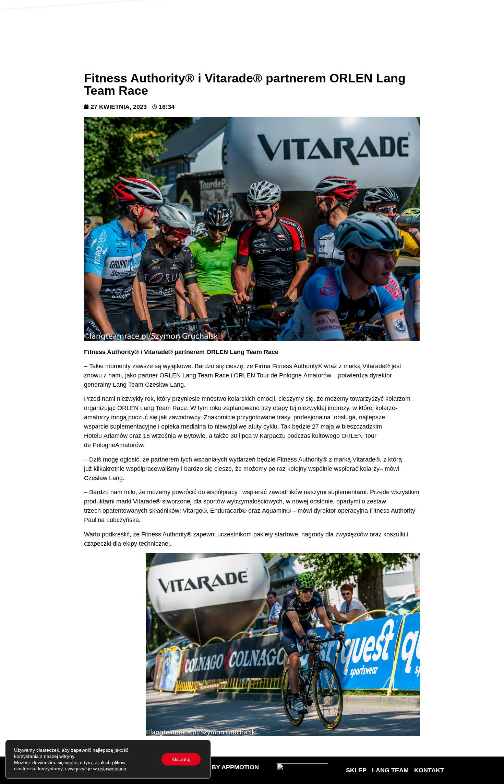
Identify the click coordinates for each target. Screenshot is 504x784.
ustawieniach (112, 768)
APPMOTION (240, 767)
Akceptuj (181, 759)
